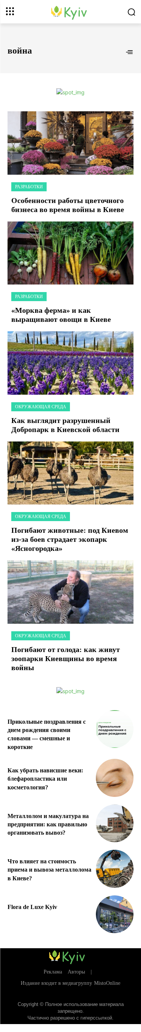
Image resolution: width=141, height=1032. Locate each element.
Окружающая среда (40, 406)
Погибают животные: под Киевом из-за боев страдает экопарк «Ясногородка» (69, 539)
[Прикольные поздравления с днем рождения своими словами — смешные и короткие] (115, 729)
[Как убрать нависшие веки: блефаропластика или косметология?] (115, 778)
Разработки (29, 186)
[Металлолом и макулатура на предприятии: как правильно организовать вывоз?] (115, 823)
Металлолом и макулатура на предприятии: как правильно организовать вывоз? (48, 824)
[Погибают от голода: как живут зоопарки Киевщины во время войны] (70, 592)
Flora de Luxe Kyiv (32, 907)
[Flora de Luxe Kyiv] (115, 914)
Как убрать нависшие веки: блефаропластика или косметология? (45, 779)
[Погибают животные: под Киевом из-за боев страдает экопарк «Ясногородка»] (70, 473)
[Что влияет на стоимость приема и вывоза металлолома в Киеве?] (115, 869)
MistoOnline (107, 983)
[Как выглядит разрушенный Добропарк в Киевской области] (70, 363)
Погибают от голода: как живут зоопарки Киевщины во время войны (65, 658)
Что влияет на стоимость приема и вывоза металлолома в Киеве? (49, 869)
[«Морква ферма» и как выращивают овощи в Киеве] (70, 253)
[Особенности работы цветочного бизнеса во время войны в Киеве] (70, 143)
